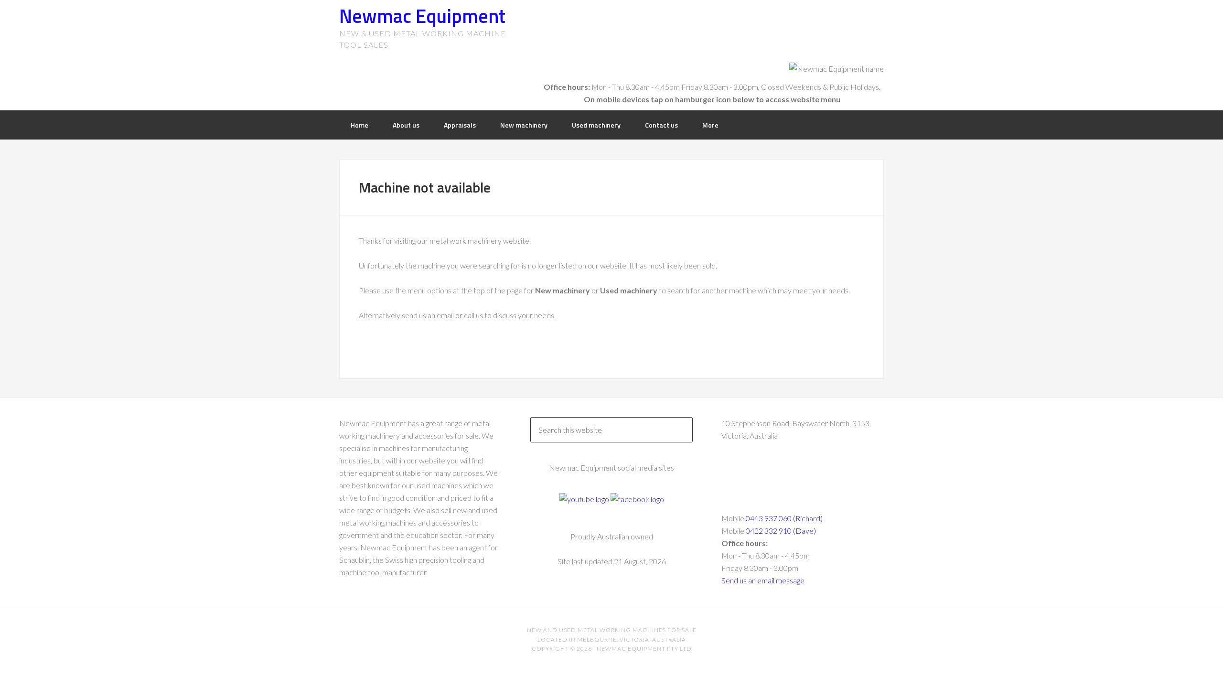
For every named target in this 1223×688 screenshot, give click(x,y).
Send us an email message (763, 580)
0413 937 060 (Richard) (784, 518)
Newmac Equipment (422, 16)
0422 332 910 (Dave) (781, 530)
